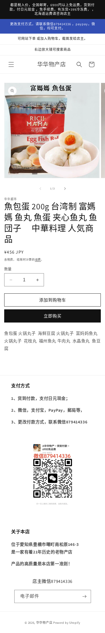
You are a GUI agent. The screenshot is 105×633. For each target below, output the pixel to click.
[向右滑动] (65, 188)
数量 (8, 268)
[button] (11, 64)
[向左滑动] (40, 188)
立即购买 (53, 316)
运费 (38, 259)
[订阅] (84, 596)
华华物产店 (44, 623)
